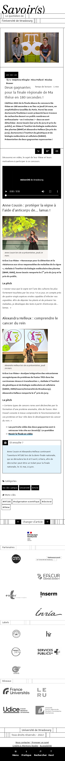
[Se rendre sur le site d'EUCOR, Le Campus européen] (16, 594)
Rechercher (40, 755)
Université (25, 487)
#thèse (6, 507)
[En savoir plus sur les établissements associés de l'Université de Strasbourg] (49, 558)
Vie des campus (10, 487)
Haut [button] (51, 755)
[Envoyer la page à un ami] (47, 151)
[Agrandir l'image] (25, 233)
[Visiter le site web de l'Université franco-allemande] (49, 710)
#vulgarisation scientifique (26, 501)
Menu (15, 755)
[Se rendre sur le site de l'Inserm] (49, 594)
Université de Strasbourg (36, 730)
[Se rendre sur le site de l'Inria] (49, 612)
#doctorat (47, 501)
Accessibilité (46, 745)
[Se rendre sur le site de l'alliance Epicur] (49, 576)
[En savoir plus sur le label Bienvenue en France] (16, 633)
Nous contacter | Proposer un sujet (32, 742)
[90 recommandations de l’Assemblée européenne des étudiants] (47, 521)
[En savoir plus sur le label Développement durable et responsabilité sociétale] (16, 669)
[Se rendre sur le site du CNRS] (16, 558)
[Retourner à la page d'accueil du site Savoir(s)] (23, 10)
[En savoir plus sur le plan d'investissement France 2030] (16, 651)
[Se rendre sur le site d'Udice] (16, 710)
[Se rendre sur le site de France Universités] (16, 691)
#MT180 (7, 501)
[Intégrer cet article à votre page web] (56, 151)
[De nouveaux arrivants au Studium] (18, 521)
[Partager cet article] (38, 151)
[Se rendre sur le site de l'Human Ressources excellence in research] (49, 633)
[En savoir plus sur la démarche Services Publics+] (49, 651)
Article (35, 487)
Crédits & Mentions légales (25, 745)
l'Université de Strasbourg (17, 20)
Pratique (26, 755)
